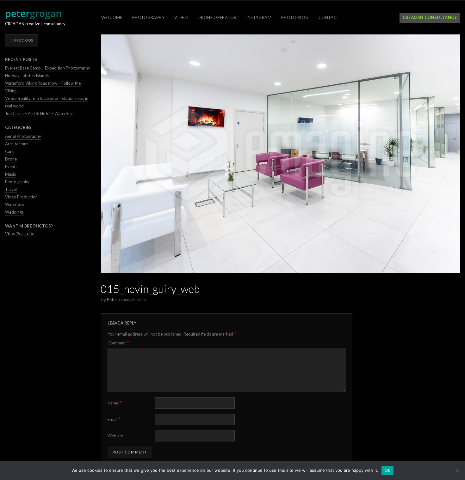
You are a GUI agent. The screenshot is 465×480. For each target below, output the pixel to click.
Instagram (258, 17)
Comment (118, 342)
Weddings (14, 212)
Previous (23, 40)
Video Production (21, 196)
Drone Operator (217, 17)
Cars (9, 151)
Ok (387, 470)
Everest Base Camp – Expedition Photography (47, 67)
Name (114, 402)
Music (10, 174)
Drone (11, 158)
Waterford (14, 204)
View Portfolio (19, 234)
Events (11, 166)
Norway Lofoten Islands (27, 75)
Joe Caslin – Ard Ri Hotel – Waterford (39, 113)
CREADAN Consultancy (430, 17)
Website (115, 435)
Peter (112, 299)
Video (181, 17)
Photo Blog (295, 17)
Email (114, 419)
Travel (11, 189)
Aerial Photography (23, 136)
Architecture (16, 143)
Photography (148, 17)
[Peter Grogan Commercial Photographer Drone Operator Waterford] (33, 15)
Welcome (111, 17)
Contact (329, 17)
